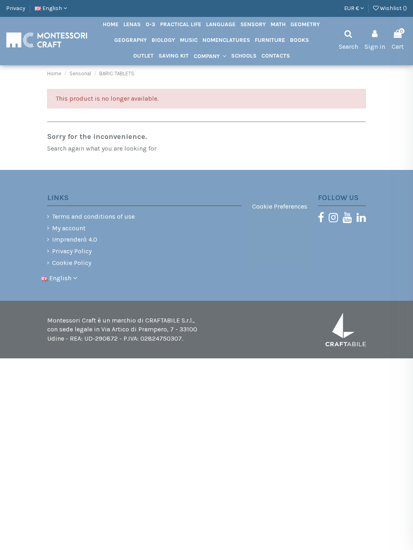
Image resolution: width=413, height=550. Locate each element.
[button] (210, 56)
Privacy (15, 8)
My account (69, 228)
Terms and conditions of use (93, 216)
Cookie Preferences (279, 206)
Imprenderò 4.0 (74, 239)
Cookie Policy (71, 263)
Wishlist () (393, 8)
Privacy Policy (72, 251)
